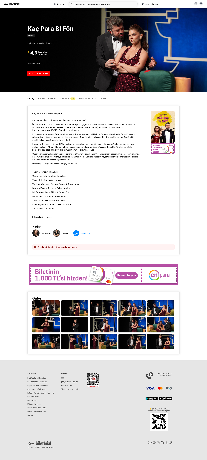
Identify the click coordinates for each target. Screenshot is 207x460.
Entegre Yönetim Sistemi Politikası (40, 393)
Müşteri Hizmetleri (34, 404)
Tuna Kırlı (39, 63)
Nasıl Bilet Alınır (67, 385)
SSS (62, 378)
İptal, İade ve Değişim (69, 382)
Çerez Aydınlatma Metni (36, 408)
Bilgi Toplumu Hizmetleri (36, 378)
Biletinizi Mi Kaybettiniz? (70, 389)
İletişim (30, 415)
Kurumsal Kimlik (33, 397)
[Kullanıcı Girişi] (201, 4)
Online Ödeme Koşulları (36, 411)
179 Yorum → (44, 54)
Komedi (31, 35)
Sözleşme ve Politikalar (36, 389)
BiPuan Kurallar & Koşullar (37, 382)
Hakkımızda (32, 400)
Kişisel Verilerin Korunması (37, 385)
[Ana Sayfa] (12, 4)
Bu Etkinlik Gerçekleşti (38, 73)
